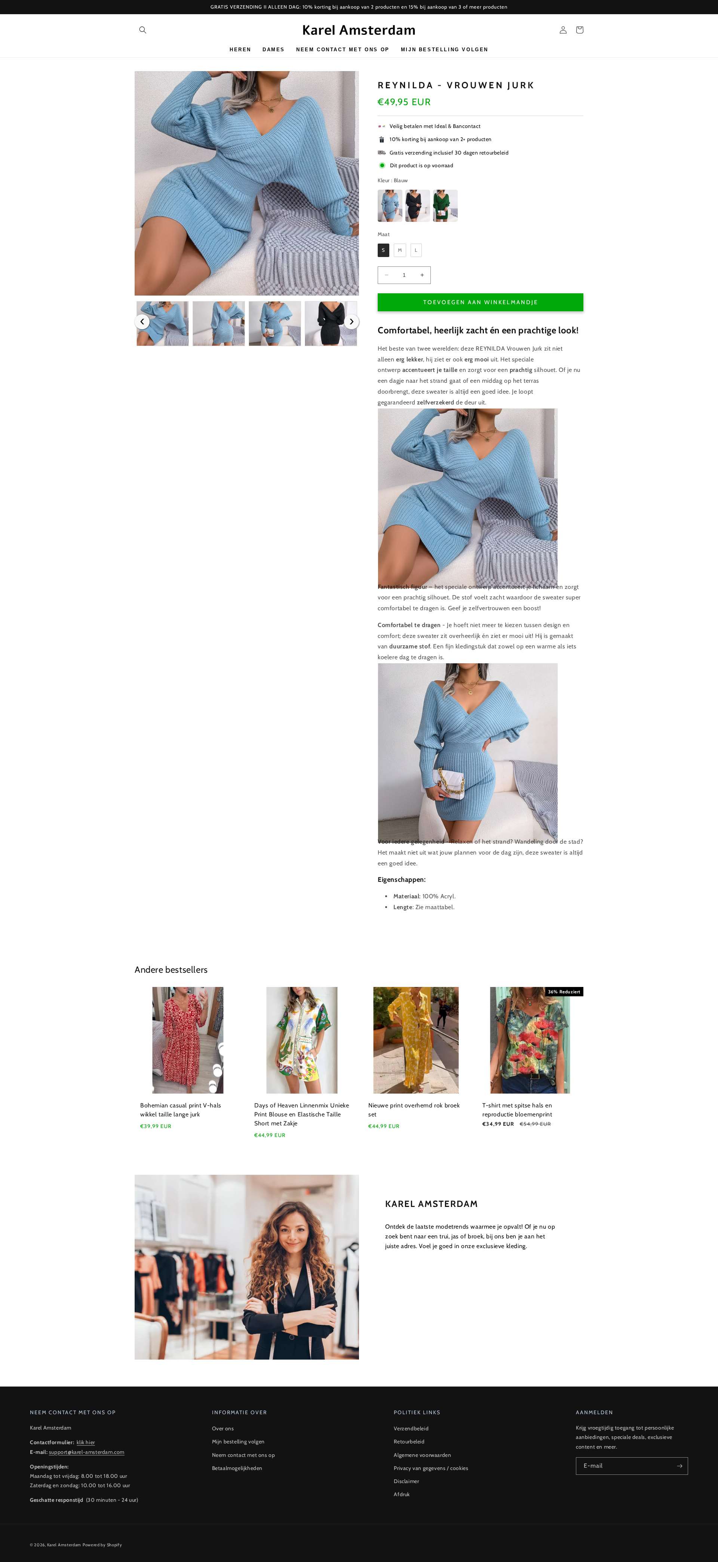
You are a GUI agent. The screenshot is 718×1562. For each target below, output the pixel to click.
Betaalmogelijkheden (237, 1468)
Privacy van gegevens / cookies (431, 1468)
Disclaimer (406, 1481)
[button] (143, 30)
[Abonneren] (679, 1466)
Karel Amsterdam (64, 1544)
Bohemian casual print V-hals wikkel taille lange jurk (180, 1110)
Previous (142, 321)
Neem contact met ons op (243, 1455)
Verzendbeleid (411, 1428)
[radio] (390, 206)
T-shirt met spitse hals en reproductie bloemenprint (517, 1110)
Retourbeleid (409, 1441)
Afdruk (402, 1494)
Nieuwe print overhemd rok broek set (414, 1110)
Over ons (223, 1428)
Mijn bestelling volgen (238, 1441)
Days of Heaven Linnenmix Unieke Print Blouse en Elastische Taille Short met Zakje (301, 1114)
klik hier (86, 1442)
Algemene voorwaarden (422, 1455)
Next (351, 321)
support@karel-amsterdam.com (87, 1452)
